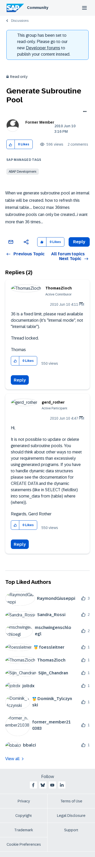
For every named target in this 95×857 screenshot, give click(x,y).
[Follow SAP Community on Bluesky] (43, 785)
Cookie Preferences (24, 844)
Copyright (23, 815)
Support (71, 830)
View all (12, 759)
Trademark (23, 830)
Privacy (24, 801)
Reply (20, 380)
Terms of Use (71, 801)
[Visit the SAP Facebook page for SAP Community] (33, 785)
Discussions (19, 21)
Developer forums (43, 48)
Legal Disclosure (71, 815)
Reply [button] (79, 242)
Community (37, 8)
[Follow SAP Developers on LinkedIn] (62, 785)
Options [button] (84, 112)
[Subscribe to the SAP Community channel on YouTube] (52, 785)
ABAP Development (22, 171)
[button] (11, 144)
